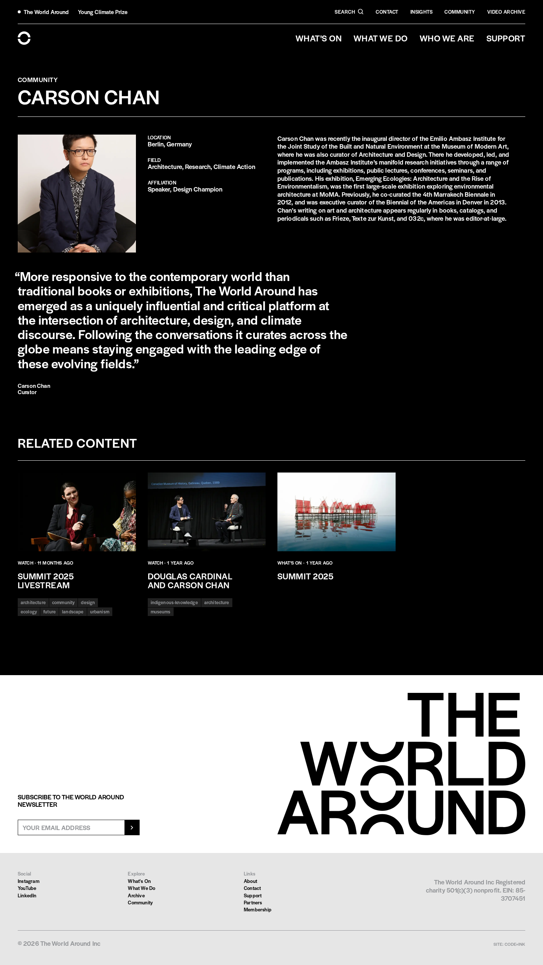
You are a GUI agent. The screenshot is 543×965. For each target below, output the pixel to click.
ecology (29, 611)
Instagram (29, 880)
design (88, 602)
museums (161, 611)
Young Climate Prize (103, 12)
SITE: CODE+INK (509, 944)
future (49, 611)
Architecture (165, 166)
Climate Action (234, 166)
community (63, 602)
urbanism (99, 611)
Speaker (159, 188)
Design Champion (198, 188)
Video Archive (506, 11)
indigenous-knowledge (174, 602)
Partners (253, 902)
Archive (136, 895)
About (250, 880)
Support (253, 895)
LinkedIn (27, 895)
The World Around (46, 12)
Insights (421, 11)
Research (198, 166)
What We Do (141, 887)
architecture (33, 602)
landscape (72, 611)
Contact (387, 11)
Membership (258, 909)
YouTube (27, 887)
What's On (139, 880)
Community (459, 11)
